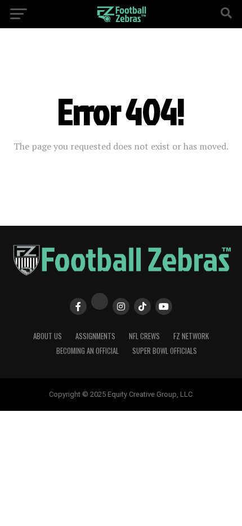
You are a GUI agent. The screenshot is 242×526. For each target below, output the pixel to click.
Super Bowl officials (164, 350)
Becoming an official (87, 350)
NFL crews (144, 336)
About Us (47, 336)
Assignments (95, 336)
